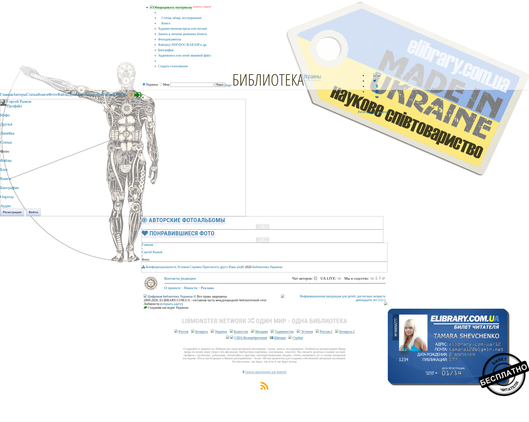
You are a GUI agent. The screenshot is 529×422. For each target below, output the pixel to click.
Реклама (207, 288)
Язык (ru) (235, 267)
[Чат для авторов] (316, 278)
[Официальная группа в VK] (377, 97)
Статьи (6, 142)
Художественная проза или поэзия (182, 28)
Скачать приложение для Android (265, 372)
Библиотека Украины (267, 267)
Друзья (6, 124)
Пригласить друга (215, 267)
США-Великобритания (250, 337)
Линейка (7, 133)
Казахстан (241, 331)
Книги (5, 178)
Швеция (280, 337)
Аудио (5, 206)
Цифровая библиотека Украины (170, 296)
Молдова (261, 331)
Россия (183, 331)
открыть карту (171, 304)
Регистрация (367, 112)
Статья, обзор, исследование (181, 18)
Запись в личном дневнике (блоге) (182, 34)
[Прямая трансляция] (340, 278)
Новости (191, 288)
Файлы (6, 160)
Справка (196, 267)
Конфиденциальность (161, 267)
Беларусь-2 (347, 331)
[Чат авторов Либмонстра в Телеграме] (377, 91)
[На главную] (151, 289)
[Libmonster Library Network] (385, 304)
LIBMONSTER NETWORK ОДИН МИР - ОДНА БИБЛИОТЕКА (264, 321)
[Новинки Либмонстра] (376, 278)
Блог (4, 169)
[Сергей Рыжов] (3, 104)
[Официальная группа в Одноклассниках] (377, 86)
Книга (165, 23)
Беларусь (201, 331)
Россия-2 (326, 331)
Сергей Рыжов (19, 101)
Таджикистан (284, 331)
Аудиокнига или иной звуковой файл (184, 55)
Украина (221, 331)
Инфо (5, 115)
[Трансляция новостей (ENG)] (374, 81)
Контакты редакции (180, 278)
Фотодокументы (169, 39)
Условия (183, 267)
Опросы (7, 197)
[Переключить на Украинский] (374, 75)
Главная (147, 244)
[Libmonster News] (383, 278)
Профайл (14, 106)
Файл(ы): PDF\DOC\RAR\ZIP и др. (182, 44)
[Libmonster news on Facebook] (380, 278)
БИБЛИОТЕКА (268, 79)
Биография (165, 50)
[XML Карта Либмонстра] (264, 388)
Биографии (9, 188)
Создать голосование (173, 66)
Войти (382, 112)
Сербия (298, 337)
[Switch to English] (379, 75)
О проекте (172, 288)
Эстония (307, 331)
